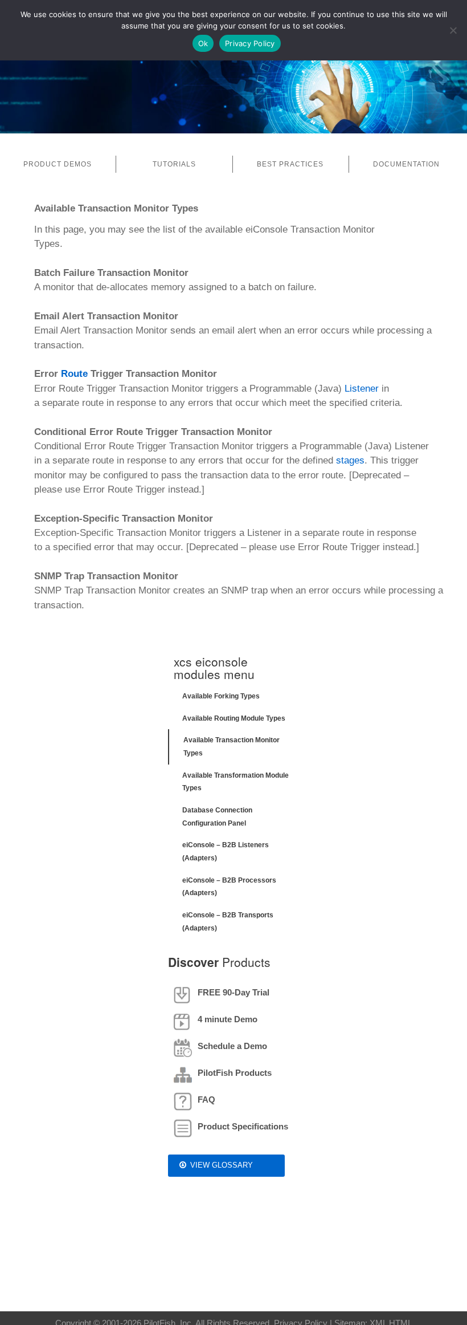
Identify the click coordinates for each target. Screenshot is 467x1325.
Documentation (406, 164)
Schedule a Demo (232, 1046)
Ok (203, 43)
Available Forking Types (221, 696)
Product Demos (57, 164)
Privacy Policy (250, 43)
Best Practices (290, 164)
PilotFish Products (235, 1073)
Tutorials (174, 164)
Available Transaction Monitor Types (231, 746)
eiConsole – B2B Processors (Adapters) (229, 886)
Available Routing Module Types (233, 718)
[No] (452, 30)
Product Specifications (243, 1126)
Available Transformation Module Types (235, 781)
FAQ (206, 1099)
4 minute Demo (227, 1019)
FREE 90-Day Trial (233, 992)
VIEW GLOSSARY (221, 1165)
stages (350, 460)
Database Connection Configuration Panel (217, 816)
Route (74, 373)
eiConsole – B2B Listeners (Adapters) (225, 851)
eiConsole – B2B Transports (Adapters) (227, 921)
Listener (362, 388)
